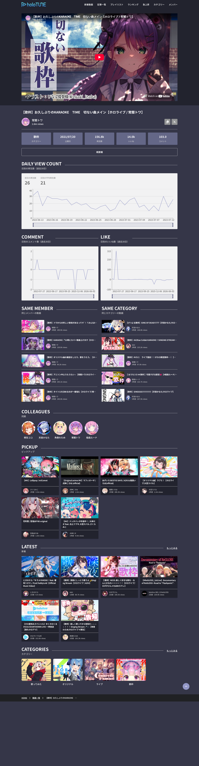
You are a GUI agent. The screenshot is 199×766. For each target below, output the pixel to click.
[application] (99, 208)
